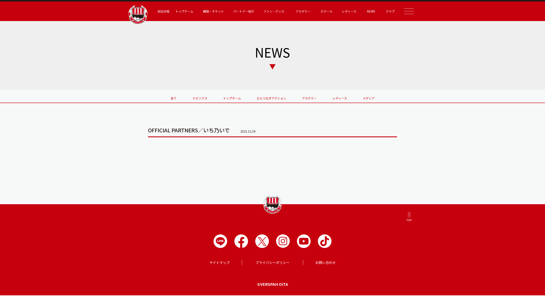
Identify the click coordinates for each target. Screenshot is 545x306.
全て (174, 98)
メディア (368, 98)
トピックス (199, 98)
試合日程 (163, 11)
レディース (340, 98)
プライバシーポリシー (272, 262)
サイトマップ (219, 262)
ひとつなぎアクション (271, 98)
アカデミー (309, 98)
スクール (326, 11)
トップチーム (232, 98)
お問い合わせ (325, 262)
